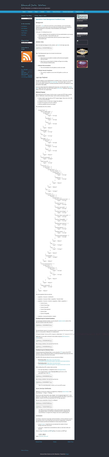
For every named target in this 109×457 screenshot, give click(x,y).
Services (30, 11)
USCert (30, 77)
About (36, 11)
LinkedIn (42, 11)
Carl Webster (24, 26)
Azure (25, 69)
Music (29, 74)
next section (59, 88)
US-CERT (26, 77)
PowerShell (23, 75)
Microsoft (46, 436)
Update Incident (62, 320)
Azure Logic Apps (53, 81)
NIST (31, 74)
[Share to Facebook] (43, 434)
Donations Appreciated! (68, 11)
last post (43, 424)
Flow (28, 72)
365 (22, 69)
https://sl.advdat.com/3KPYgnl (46, 431)
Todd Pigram (24, 32)
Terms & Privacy (56, 11)
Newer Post (39, 441)
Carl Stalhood (24, 28)
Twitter (48, 11)
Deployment (30, 71)
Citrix (22, 71)
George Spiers (24, 30)
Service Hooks (65, 391)
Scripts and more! (80, 11)
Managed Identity (61, 369)
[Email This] (39, 434)
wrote (43, 25)
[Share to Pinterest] (45, 434)
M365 (31, 72)
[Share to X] (42, 434)
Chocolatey (30, 69)
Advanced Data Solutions (33, 5)
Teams (22, 77)
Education (41, 436)
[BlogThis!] (40, 434)
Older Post (70, 441)
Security (30, 75)
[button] (44, 48)
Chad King (23, 35)
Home (24, 11)
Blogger (67, 454)
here (58, 45)
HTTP (61, 352)
